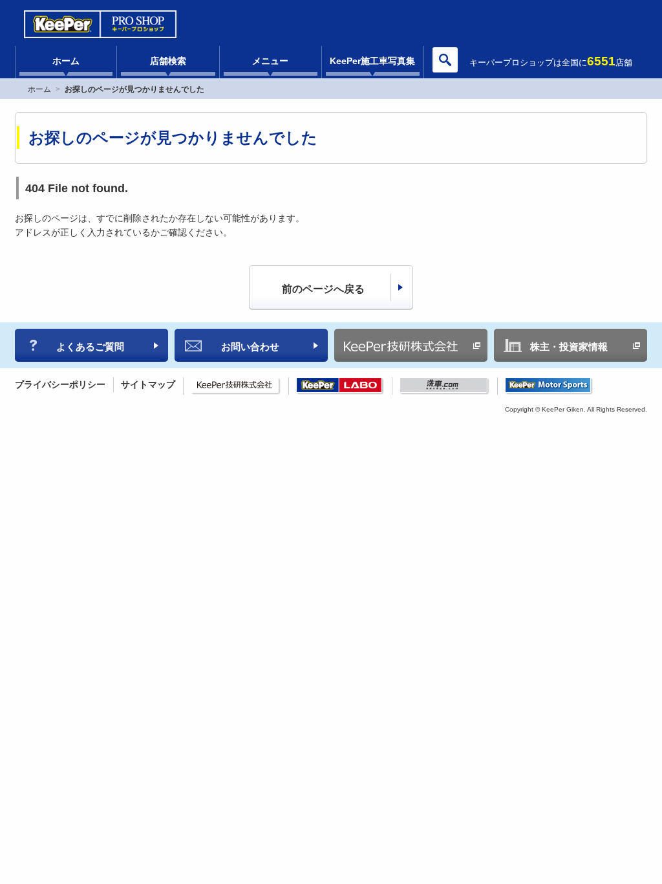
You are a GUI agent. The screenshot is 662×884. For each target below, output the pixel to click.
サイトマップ (148, 384)
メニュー (270, 61)
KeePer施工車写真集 (372, 61)
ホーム (66, 61)
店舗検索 (168, 61)
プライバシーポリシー (60, 384)
